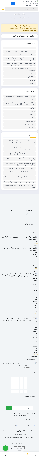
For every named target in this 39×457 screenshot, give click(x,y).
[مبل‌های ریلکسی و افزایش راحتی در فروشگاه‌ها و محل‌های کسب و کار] (33, 365)
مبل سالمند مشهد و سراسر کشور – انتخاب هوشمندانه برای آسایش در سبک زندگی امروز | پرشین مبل (20, 148)
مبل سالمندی (31, 99)
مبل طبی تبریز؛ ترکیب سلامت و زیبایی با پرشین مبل (22, 168)
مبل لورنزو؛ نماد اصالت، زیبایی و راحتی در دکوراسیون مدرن (20, 51)
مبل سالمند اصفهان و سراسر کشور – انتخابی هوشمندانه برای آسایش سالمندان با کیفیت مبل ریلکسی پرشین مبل (20, 154)
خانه (28, 17)
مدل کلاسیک (32, 128)
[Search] (7, 9)
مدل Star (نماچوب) (30, 124)
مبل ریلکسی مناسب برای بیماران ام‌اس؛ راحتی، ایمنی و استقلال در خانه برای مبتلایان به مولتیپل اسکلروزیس (21, 64)
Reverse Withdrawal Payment (27, 48)
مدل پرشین (32, 73)
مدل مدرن (32, 111)
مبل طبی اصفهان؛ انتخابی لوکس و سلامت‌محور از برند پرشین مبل (21, 172)
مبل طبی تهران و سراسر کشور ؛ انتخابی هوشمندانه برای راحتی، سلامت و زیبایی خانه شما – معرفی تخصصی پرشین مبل (20, 142)
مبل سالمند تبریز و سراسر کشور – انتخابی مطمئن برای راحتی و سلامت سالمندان (21, 159)
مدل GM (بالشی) (30, 121)
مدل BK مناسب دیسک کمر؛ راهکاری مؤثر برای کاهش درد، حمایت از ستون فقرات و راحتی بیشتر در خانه (20, 59)
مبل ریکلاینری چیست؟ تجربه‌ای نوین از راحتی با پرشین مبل (20, 54)
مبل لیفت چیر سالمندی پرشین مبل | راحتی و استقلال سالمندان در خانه (21, 69)
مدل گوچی (32, 83)
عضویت (9, 408)
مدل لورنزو (32, 80)
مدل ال (33, 118)
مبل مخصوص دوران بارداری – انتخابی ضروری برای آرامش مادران (20, 186)
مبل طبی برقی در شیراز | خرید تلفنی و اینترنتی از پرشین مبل (19, 182)
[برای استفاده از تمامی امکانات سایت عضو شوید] (13, 3)
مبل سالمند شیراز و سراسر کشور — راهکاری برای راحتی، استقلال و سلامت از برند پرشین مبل (20, 164)
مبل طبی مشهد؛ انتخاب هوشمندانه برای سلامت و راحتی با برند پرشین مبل (20, 178)
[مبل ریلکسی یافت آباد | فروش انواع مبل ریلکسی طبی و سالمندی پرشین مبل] (29, 3)
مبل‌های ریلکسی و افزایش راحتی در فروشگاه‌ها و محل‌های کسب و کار (16, 364)
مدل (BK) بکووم (31, 77)
